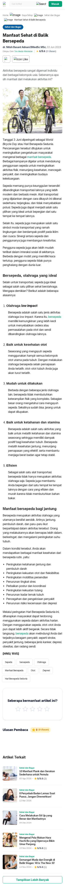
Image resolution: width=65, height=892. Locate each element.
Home (5, 15)
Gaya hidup (27, 15)
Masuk (55, 4)
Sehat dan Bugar (52, 15)
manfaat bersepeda (39, 157)
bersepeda (54, 317)
